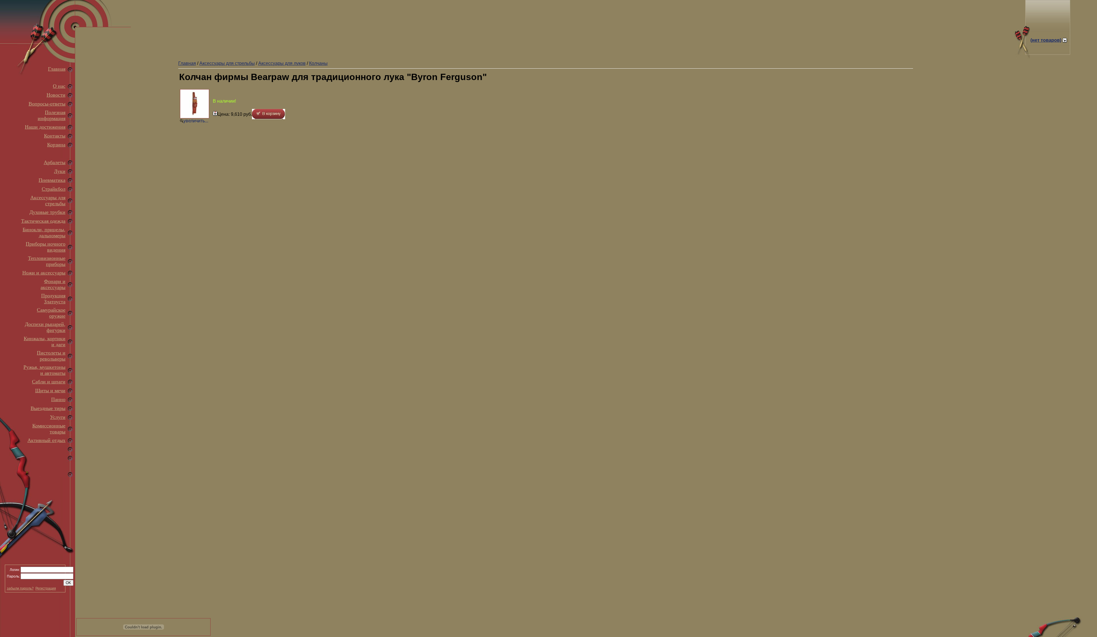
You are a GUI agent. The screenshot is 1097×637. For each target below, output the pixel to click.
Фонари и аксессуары (53, 284)
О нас (59, 86)
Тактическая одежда (43, 221)
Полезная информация (51, 115)
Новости (56, 95)
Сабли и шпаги (48, 382)
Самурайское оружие (51, 313)
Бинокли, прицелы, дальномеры (44, 232)
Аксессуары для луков (282, 63)
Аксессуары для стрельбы (47, 200)
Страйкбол (53, 189)
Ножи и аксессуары (43, 273)
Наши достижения (45, 127)
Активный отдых (46, 440)
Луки (59, 171)
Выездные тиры (48, 408)
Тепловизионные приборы (46, 261)
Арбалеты (54, 162)
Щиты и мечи (50, 390)
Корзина (56, 145)
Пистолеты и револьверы (51, 356)
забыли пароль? (20, 588)
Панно (58, 399)
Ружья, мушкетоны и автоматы (44, 370)
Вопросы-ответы (47, 104)
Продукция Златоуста (53, 298)
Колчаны (318, 63)
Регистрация (45, 588)
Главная (56, 69)
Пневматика (52, 180)
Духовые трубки (47, 212)
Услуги (57, 417)
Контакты (54, 136)
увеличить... (195, 120)
